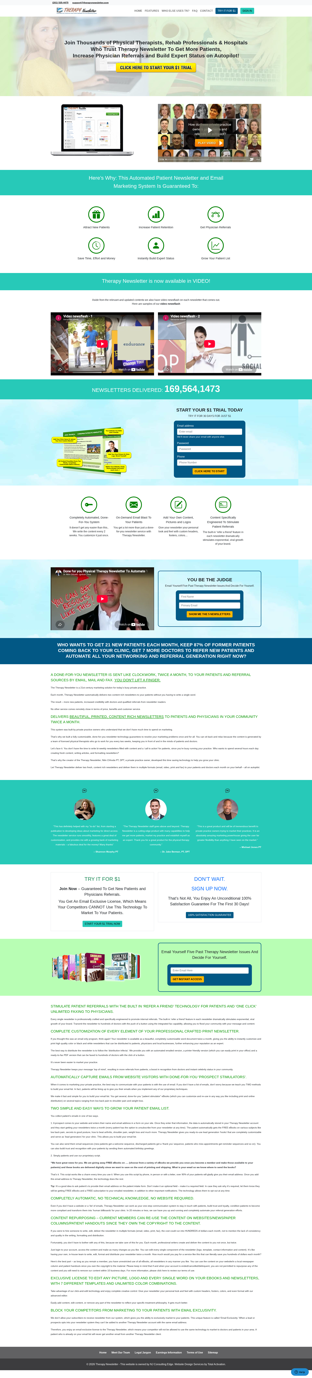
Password (183, 443)
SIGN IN (247, 10)
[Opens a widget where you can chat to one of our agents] (300, 1372)
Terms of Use (195, 1352)
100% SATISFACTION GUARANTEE (209, 915)
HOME (138, 10)
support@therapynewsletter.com (90, 2)
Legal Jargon (143, 1352)
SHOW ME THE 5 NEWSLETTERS (209, 614)
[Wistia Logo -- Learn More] (251, 159)
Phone (181, 456)
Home (103, 1352)
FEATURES (152, 10)
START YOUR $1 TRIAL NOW (102, 923)
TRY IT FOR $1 (227, 10)
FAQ (194, 10)
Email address (185, 425)
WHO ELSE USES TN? (175, 10)
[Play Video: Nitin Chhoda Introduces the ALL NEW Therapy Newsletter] (210, 130)
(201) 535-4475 (60, 2)
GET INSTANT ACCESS (187, 979)
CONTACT (206, 10)
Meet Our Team (120, 1352)
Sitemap (213, 1352)
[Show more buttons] (258, 159)
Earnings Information (169, 1352)
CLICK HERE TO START (210, 471)
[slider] (206, 159)
